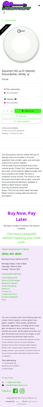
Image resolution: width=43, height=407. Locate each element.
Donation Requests (10, 297)
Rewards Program (9, 283)
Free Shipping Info (10, 277)
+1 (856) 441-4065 (13, 382)
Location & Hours (9, 294)
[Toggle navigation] (4, 12)
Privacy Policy (7, 378)
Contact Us (6, 291)
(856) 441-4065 (11, 254)
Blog (4, 299)
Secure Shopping (9, 286)
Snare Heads (10, 20)
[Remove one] (4, 111)
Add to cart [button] (29, 111)
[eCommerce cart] (39, 5)
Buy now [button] (22, 116)
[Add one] (12, 111)
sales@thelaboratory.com (16, 385)
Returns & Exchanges (11, 280)
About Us (6, 288)
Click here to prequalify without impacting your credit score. (21, 238)
